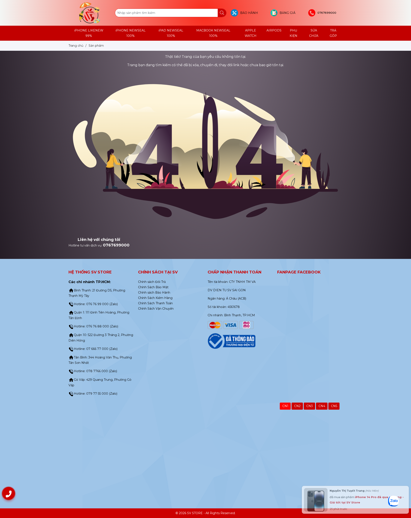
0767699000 (116, 245)
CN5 (334, 406)
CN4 (322, 406)
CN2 (297, 406)
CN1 (285, 406)
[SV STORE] (89, 13)
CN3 (309, 406)
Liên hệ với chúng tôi (99, 239)
